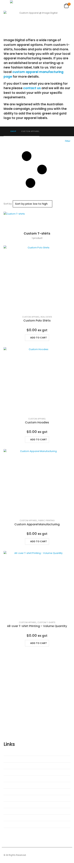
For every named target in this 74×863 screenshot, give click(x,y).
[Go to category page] (37, 220)
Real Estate (46, 317)
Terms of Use (13, 824)
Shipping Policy (14, 798)
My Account (12, 778)
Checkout (11, 765)
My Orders (11, 785)
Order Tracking (14, 791)
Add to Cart (38, 337)
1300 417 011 (21, 702)
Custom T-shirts (46, 622)
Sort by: (8, 203)
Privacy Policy (13, 817)
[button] (7, 5)
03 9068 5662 (32, 706)
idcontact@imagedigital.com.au (28, 711)
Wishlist (10, 752)
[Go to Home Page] (4, 131)
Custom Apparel (31, 317)
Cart (8, 759)
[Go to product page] (37, 278)
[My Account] (57, 5)
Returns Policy (13, 811)
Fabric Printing (46, 520)
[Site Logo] (21, 5)
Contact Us (12, 772)
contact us (32, 88)
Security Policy (13, 804)
